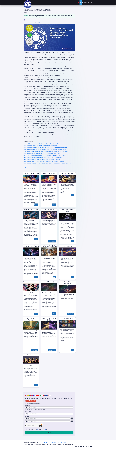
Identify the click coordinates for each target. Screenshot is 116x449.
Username (27, 405)
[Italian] (35, 395)
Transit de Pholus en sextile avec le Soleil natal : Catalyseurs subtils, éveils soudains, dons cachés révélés (45, 149)
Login (85, 2)
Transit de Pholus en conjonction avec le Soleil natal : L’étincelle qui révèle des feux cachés (42, 153)
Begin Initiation (71, 313)
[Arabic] (40, 395)
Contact (43, 442)
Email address (28, 411)
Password (27, 416)
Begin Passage (34, 350)
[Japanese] (38, 395)
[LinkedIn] (88, 447)
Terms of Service (53, 442)
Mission (47, 442)
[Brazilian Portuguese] (29, 395)
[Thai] (47, 395)
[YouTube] (83, 447)
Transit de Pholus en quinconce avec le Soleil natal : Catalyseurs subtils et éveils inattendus (42, 143)
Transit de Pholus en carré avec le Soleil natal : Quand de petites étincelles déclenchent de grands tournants (45, 147)
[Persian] (48, 395)
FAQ (64, 442)
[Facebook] (73, 447)
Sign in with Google (31, 400)
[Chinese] (37, 395)
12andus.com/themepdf (29, 17)
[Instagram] (76, 447)
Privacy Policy (43, 429)
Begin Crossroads (52, 350)
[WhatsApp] (86, 447)
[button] (34, 1)
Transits (32, 22)
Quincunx (40, 22)
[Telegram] (81, 447)
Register (90, 2)
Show (35, 204)
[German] (30, 395)
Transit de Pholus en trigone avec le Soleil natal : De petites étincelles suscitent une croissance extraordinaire (45, 151)
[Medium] (91, 447)
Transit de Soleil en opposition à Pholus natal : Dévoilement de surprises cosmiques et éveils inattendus (44, 155)
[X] (78, 447)
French (29, 22)
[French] (32, 395)
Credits (66, 442)
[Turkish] (43, 395)
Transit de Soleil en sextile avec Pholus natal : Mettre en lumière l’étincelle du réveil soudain (42, 159)
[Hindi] (42, 395)
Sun (34, 22)
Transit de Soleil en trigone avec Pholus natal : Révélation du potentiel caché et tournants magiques (44, 161)
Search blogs (28, 168)
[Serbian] (45, 395)
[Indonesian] (50, 395)
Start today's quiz (52, 241)
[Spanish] (27, 395)
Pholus (37, 22)
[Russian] (33, 395)
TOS (38, 429)
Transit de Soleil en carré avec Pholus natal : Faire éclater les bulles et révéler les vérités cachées (43, 157)
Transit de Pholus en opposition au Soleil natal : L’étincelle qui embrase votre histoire (41, 145)
